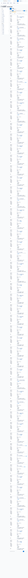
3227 (17, 294)
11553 (18, 121)
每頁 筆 (12, 13)
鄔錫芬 (17, 224)
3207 (17, 80)
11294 (18, 302)
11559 (18, 462)
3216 (17, 176)
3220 (17, 219)
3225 (17, 273)
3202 (17, 26)
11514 (18, 441)
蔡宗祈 (17, 427)
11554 (18, 473)
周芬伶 (17, 502)
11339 (18, 376)
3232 (17, 347)
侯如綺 (17, 245)
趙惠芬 (17, 373)
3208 (17, 91)
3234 (17, 368)
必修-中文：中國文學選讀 (19, 124)
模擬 (21, 17)
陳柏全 (17, 448)
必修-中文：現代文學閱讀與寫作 (20, 263)
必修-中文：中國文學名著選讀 (20, 316)
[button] (11, 3)
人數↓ (26, 10)
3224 (17, 262)
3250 (17, 540)
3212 (17, 134)
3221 (17, 230)
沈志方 (17, 384)
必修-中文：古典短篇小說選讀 (20, 295)
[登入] (22, 1)
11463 (18, 334)
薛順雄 (17, 406)
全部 (12, 10)
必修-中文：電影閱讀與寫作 (20, 188)
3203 (17, 37)
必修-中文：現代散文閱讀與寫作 (20, 27)
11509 (18, 195)
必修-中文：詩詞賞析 (19, 220)
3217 (17, 187)
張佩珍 (17, 534)
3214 (17, 155)
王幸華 (17, 362)
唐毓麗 (17, 480)
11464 (18, 548)
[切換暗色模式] (27, 1)
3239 (17, 422)
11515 (18, 281)
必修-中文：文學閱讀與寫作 (20, 113)
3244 (17, 475)
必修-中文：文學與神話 (19, 541)
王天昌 (17, 288)
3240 (17, 433)
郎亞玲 (17, 149)
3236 (17, 390)
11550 (18, 35)
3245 (17, 486)
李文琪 (17, 309)
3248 (17, 518)
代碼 (24, 10)
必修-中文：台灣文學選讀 (19, 348)
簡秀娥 (17, 545)
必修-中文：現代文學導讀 (19, 60)
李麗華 (17, 85)
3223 (17, 251)
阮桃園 (17, 20)
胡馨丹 (17, 53)
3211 (17, 123)
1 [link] (23, 551)
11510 (18, 516)
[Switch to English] (24, 1)
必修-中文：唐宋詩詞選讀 (19, 434)
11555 (18, 206)
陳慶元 (17, 64)
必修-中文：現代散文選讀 (19, 81)
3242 (17, 454)
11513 (18, 142)
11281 (18, 227)
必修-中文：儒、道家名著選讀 (20, 423)
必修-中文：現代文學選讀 (19, 92)
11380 (18, 184)
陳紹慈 (17, 320)
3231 (17, 336)
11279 (18, 355)
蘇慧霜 (17, 341)
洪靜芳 (17, 267)
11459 (18, 67)
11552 (18, 46)
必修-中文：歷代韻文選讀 (19, 455)
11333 (18, 217)
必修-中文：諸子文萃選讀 (19, 252)
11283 (18, 78)
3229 (17, 315)
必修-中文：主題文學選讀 (19, 135)
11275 (18, 323)
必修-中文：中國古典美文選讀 (20, 38)
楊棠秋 (17, 181)
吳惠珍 (17, 459)
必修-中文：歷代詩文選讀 (19, 369)
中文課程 (21, 35)
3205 (17, 59)
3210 (17, 112)
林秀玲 (17, 128)
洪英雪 (17, 160)
